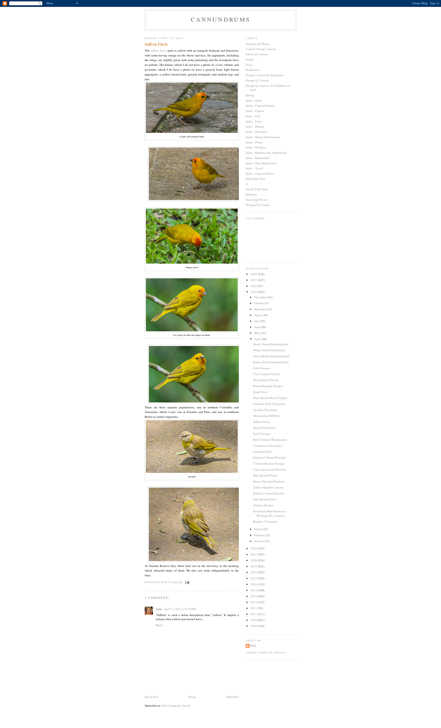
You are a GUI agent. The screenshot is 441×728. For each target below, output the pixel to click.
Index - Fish (253, 116)
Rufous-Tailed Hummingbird (270, 362)
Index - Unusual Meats (260, 173)
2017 (254, 578)
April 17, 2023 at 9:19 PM (180, 609)
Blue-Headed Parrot (265, 475)
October (259, 303)
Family (250, 59)
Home (192, 697)
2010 (254, 620)
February (260, 535)
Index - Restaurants (258, 158)
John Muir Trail (255, 179)
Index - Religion (256, 147)
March (258, 529)
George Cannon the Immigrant (264, 75)
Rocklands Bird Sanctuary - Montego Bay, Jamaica (270, 513)
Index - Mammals (256, 132)
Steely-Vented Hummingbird (270, 344)
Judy (159, 609)
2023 (254, 292)
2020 (254, 560)
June (257, 327)
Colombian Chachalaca (267, 445)
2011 (254, 614)
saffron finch (158, 50)
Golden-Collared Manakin (269, 457)
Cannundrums (220, 19)
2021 (254, 554)
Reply (159, 625)
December (260, 297)
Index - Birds (254, 100)
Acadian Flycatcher (265, 410)
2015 (254, 590)
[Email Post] (187, 582)
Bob (253, 645)
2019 (254, 566)
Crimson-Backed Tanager (269, 463)
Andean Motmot (263, 505)
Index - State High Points (261, 163)
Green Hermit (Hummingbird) (271, 356)
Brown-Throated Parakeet (269, 481)
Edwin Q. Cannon (257, 54)
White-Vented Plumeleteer (269, 350)
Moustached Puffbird (266, 416)
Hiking (250, 95)
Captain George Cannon (261, 49)
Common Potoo (263, 451)
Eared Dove (260, 392)
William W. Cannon (258, 205)
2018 (254, 572)
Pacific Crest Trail (257, 189)
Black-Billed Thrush (265, 380)
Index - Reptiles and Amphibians (266, 153)
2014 (254, 596)
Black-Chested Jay (264, 428)
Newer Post (151, 697)
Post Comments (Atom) (176, 705)
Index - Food (254, 121)
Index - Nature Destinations (263, 137)
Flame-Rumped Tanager (268, 386)
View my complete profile (266, 652)
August (259, 315)
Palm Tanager (261, 368)
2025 (254, 280)
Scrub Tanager (262, 434)
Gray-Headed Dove (265, 499)
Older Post (232, 697)
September (261, 309)
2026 (254, 274)
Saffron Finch (261, 422)
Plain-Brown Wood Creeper (270, 398)
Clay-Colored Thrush (266, 374)
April (257, 339)
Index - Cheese (255, 111)
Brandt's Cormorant (265, 521)
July (257, 321)
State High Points (256, 200)
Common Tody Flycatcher (269, 404)
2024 (254, 286)
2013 (254, 602)
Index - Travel (254, 168)
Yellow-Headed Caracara (268, 487)
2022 (254, 548)
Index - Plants (254, 142)
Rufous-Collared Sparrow (268, 493)
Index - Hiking (255, 126)
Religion (251, 194)
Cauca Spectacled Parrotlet (269, 469)
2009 (254, 626)
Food (249, 65)
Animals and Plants (258, 44)
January (259, 541)
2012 (254, 608)
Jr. (247, 184)
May (257, 333)
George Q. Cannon (257, 80)
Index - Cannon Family (260, 105)
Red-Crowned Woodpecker (270, 440)
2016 (254, 584)
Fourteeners (253, 70)
